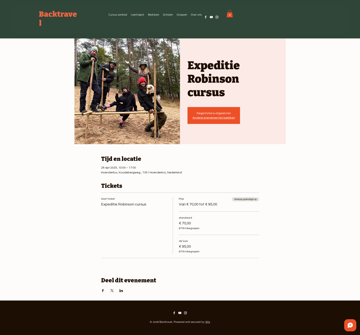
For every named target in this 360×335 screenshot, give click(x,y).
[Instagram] (217, 17)
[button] (196, 14)
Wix (207, 321)
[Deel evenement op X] (112, 290)
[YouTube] (211, 17)
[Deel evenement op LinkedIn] (121, 290)
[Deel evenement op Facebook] (103, 290)
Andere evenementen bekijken (214, 117)
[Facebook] (206, 17)
